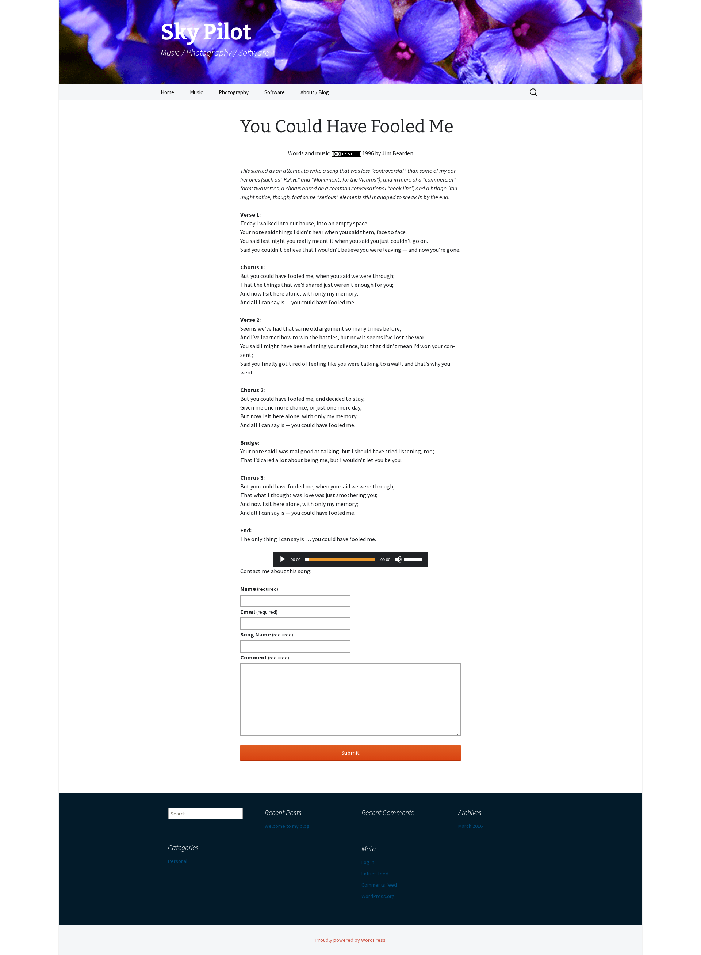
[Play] (282, 559)
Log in (367, 862)
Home (167, 92)
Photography (234, 92)
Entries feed (374, 873)
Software (274, 92)
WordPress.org (378, 896)
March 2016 (470, 826)
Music (196, 92)
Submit (350, 752)
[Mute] (398, 559)
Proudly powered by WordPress (350, 940)
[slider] (414, 558)
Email (258, 611)
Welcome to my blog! (288, 826)
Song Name (266, 634)
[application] (350, 559)
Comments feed (379, 885)
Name (259, 588)
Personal (177, 861)
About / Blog (314, 92)
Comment (264, 657)
